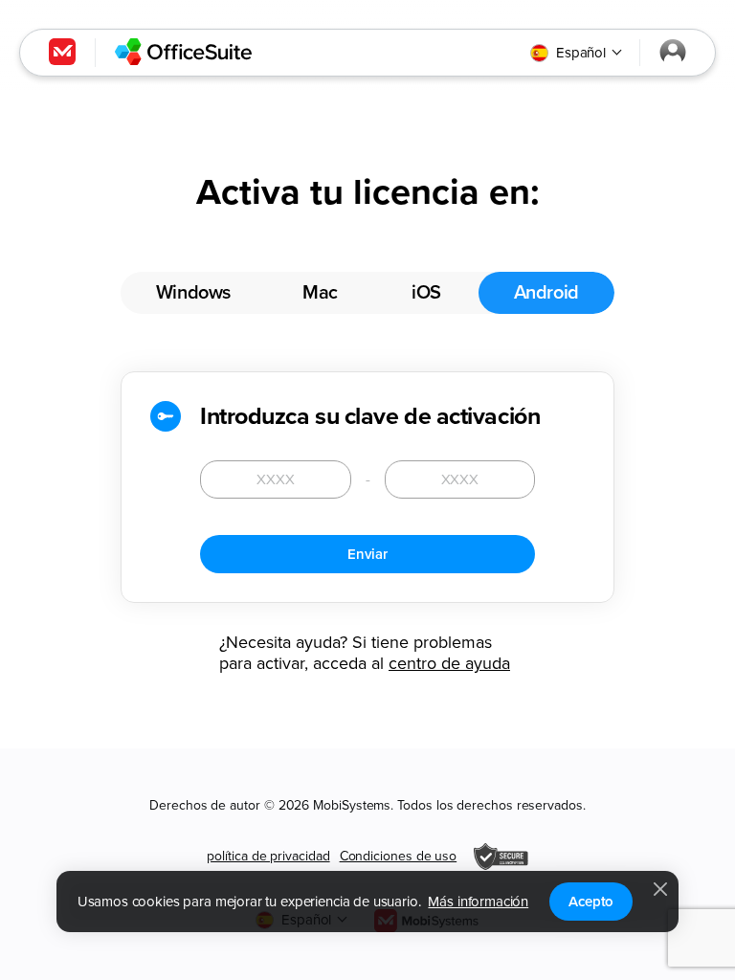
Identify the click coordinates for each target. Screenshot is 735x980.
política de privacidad (268, 856)
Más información (478, 901)
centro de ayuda (449, 663)
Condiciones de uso (398, 856)
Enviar (367, 554)
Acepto (590, 901)
